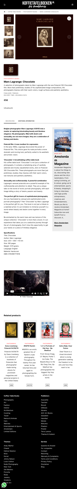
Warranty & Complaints (49, 456)
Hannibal (44, 418)
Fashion (7, 405)
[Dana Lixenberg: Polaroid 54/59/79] (11, 330)
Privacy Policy (46, 461)
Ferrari (6, 456)
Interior (6, 408)
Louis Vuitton (9, 461)
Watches (7, 424)
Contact (44, 451)
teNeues (15, 93)
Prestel (43, 429)
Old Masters (8, 469)
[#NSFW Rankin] (29, 330)
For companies (46, 448)
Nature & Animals (10, 418)
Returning (44, 454)
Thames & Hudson (48, 434)
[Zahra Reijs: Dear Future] (65, 330)
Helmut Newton (10, 451)
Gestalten (44, 416)
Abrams (44, 410)
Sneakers (7, 480)
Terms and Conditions (49, 459)
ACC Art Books (47, 413)
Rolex (6, 475)
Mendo (43, 421)
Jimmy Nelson (9, 459)
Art (5, 402)
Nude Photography (11, 464)
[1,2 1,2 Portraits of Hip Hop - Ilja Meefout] (47, 330)
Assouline (44, 400)
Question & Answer (48, 446)
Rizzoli (43, 405)
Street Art (7, 483)
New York (7, 467)
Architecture (8, 410)
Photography (9, 400)
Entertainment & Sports (13, 426)
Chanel (6, 448)
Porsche (7, 472)
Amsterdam (8, 429)
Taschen (44, 402)
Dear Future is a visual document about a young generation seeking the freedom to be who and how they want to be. (65, 359)
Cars (5, 421)
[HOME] (4, 12)
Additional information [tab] (26, 121)
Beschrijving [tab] (10, 121)
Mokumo (44, 424)
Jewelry (7, 477)
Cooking (7, 413)
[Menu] (5, 5)
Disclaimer (45, 464)
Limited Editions (10, 432)
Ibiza (5, 454)
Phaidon (44, 426)
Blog (42, 467)
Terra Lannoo (46, 432)
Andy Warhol (8, 446)
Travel (6, 416)
